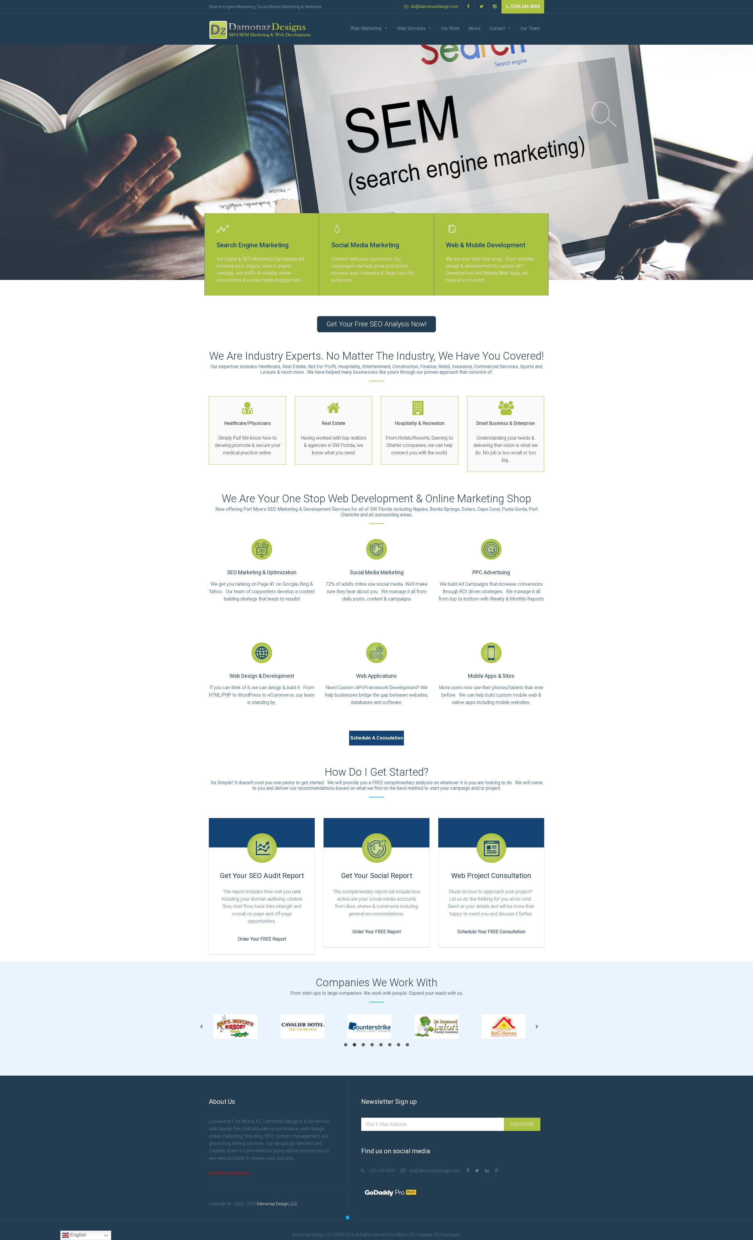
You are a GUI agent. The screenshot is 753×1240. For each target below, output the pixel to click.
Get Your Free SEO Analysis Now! (376, 324)
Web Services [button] (411, 28)
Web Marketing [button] (366, 28)
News (475, 28)
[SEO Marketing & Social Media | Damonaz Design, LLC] (260, 29)
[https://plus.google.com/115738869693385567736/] (497, 1170)
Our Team (530, 28)
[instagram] (495, 6)
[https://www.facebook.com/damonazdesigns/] (468, 1170)
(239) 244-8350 (525, 6)
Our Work (450, 28)
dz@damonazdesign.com (434, 6)
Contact (497, 28)
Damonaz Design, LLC (277, 1203)
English (77, 1234)
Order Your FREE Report (262, 939)
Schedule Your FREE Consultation (491, 931)
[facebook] (468, 6)
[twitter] (481, 6)
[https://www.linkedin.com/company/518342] (487, 1170)
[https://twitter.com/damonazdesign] (477, 1170)
